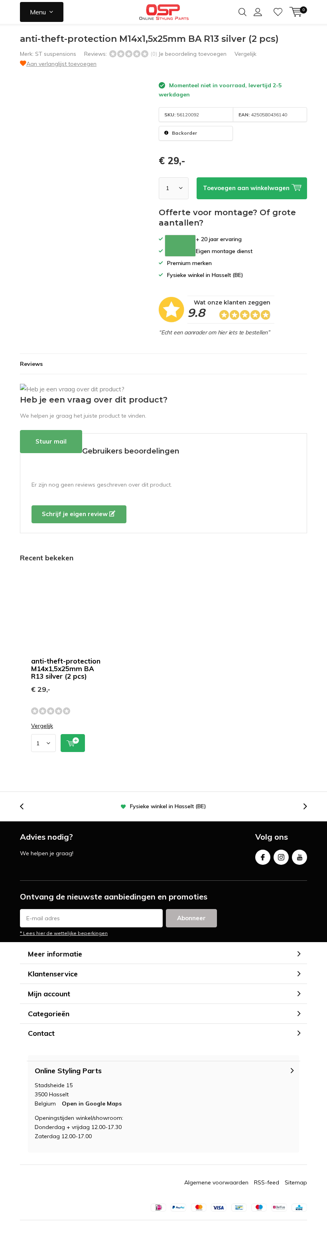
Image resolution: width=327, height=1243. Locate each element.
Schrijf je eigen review (75, 514)
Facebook (262, 857)
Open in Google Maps (92, 1103)
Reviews (31, 363)
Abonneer (191, 918)
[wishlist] (278, 12)
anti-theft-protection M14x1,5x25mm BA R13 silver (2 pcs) (65, 668)
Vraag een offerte (180, 246)
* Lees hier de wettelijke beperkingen (64, 933)
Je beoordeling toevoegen (192, 53)
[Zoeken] (242, 12)
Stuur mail (51, 441)
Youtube (299, 857)
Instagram (281, 857)
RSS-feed (266, 1182)
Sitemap (296, 1182)
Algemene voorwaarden (216, 1182)
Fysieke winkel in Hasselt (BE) (168, 806)
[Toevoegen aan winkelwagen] (73, 743)
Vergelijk (245, 53)
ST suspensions (55, 53)
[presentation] (26, 806)
